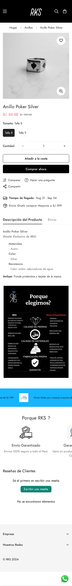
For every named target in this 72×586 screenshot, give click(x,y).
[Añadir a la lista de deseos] (61, 40)
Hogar (13, 28)
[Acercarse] (61, 91)
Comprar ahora (36, 169)
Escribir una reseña (36, 489)
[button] (64, 11)
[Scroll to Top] (65, 566)
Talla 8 (8, 133)
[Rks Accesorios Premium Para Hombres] (36, 11)
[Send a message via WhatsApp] (65, 579)
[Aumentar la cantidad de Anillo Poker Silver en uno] (64, 146)
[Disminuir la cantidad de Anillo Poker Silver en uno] (22, 146)
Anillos (29, 28)
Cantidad (8, 146)
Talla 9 (22, 133)
